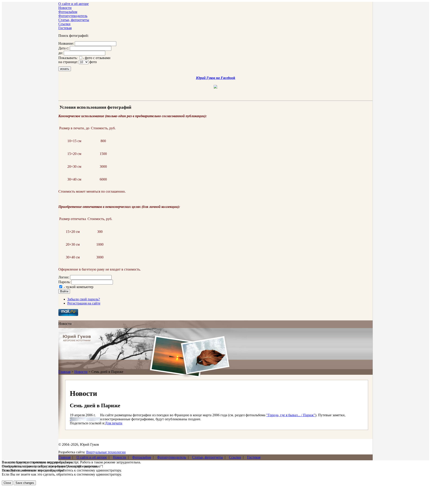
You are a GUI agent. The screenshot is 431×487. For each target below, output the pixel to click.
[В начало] (77, 340)
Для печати (113, 423)
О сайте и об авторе (73, 4)
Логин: (63, 277)
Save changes (24, 483)
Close (7, 483)
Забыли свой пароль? (83, 299)
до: (60, 53)
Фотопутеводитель (72, 16)
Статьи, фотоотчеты (73, 20)
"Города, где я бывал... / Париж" (290, 415)
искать (64, 69)
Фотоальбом (67, 12)
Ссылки (64, 24)
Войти (64, 291)
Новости (65, 8)
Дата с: (63, 48)
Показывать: (67, 58)
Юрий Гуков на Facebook (215, 78)
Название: (66, 43)
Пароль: (64, 282)
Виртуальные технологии (106, 452)
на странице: (68, 62)
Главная (64, 372)
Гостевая (65, 28)
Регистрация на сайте (83, 303)
